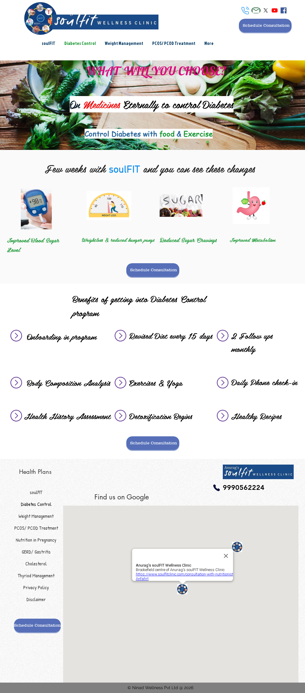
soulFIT (36, 492)
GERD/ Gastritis (36, 551)
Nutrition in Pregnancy (36, 540)
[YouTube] (275, 10)
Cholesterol (36, 563)
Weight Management (36, 516)
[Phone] (245, 10)
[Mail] (256, 10)
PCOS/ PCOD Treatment (36, 528)
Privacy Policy (36, 587)
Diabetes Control (36, 504)
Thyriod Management (36, 575)
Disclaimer (36, 599)
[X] (266, 10)
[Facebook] (284, 10)
